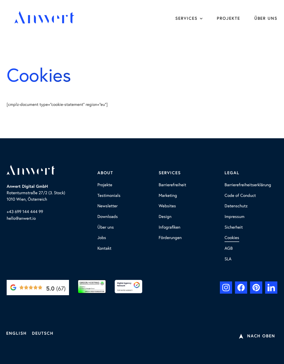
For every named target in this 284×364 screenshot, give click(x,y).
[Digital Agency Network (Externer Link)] (128, 286)
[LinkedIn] (271, 287)
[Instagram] (226, 287)
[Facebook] (241, 287)
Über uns (265, 18)
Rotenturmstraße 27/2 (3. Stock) (36, 193)
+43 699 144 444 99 (25, 212)
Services (186, 18)
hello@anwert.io (21, 218)
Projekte (228, 18)
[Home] (44, 17)
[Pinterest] (256, 287)
